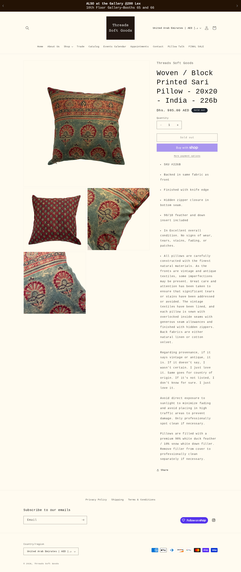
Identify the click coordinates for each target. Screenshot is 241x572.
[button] (27, 28)
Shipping (117, 499)
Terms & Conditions (141, 499)
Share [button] (164, 470)
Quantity (162, 118)
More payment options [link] (187, 156)
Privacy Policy (96, 499)
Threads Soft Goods (46, 564)
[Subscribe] (83, 520)
